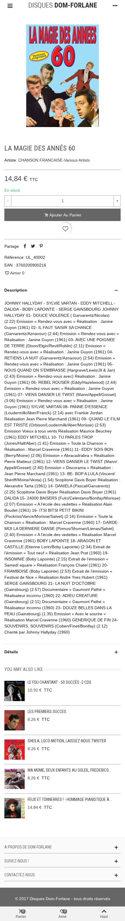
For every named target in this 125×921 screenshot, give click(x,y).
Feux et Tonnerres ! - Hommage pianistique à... (70, 799)
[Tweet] (33, 246)
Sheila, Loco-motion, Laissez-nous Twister (67, 741)
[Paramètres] (115, 5)
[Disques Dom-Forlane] (62, 5)
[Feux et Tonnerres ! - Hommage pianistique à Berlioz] (14, 808)
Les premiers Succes (47, 711)
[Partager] (24, 246)
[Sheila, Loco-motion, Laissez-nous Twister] (14, 749)
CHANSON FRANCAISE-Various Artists (54, 160)
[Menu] (9, 5)
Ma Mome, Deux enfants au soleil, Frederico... (69, 770)
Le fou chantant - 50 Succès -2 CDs (59, 682)
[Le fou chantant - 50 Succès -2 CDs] (14, 691)
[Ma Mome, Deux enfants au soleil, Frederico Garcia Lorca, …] (14, 778)
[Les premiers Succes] (14, 720)
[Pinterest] (41, 246)
